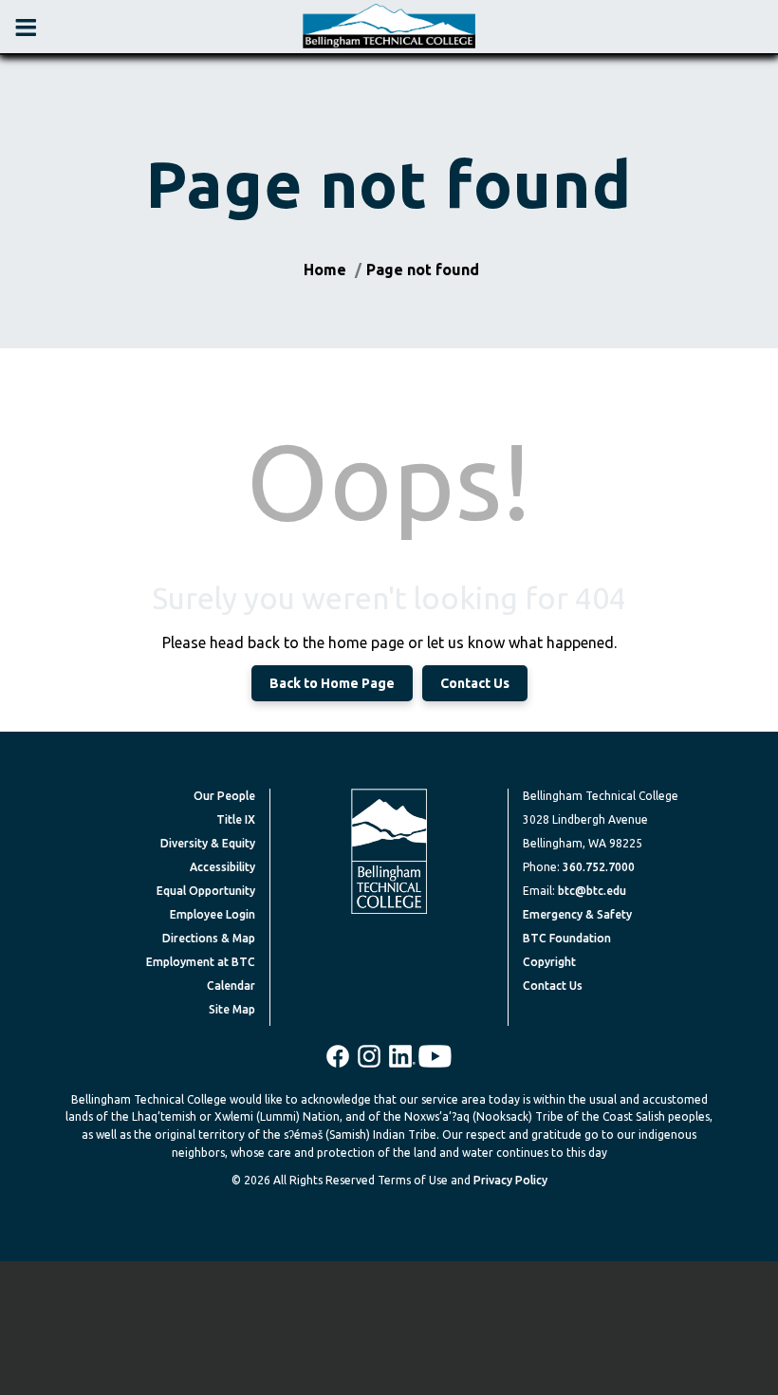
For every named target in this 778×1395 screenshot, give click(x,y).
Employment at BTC (200, 962)
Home (325, 269)
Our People (224, 796)
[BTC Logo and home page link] (389, 26)
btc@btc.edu (592, 890)
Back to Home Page (332, 683)
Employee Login (212, 914)
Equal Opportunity (206, 890)
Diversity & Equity (207, 843)
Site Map (232, 1009)
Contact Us (474, 683)
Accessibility (222, 867)
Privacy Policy (510, 1180)
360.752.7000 (599, 867)
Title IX (235, 819)
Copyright (549, 962)
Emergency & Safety (577, 914)
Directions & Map (208, 938)
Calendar (231, 985)
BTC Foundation (567, 938)
